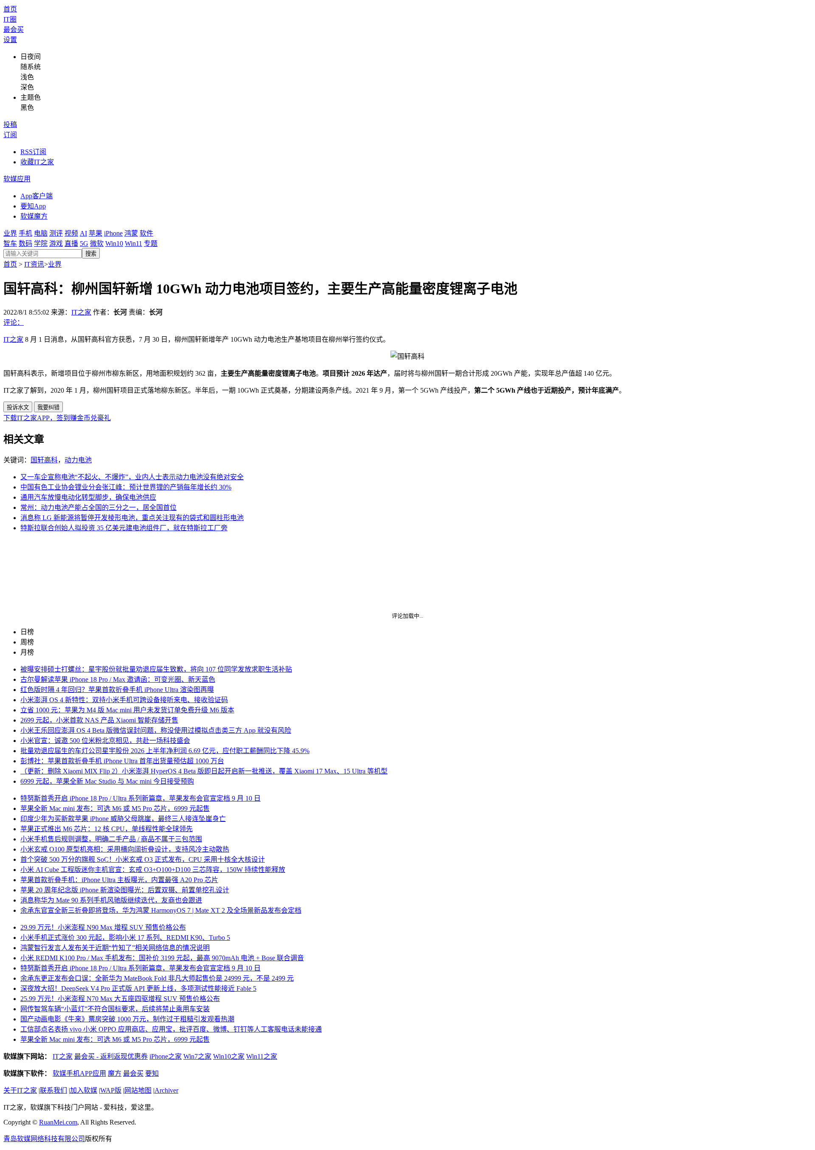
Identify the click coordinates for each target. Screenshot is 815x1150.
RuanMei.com (58, 1122)
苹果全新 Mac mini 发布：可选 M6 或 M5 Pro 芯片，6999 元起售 (115, 808)
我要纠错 (48, 407)
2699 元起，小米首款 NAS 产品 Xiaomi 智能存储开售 (99, 720)
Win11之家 (261, 1056)
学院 (41, 243)
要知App (33, 206)
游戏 (56, 243)
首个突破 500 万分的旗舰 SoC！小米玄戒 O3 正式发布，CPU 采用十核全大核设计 (142, 859)
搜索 (90, 253)
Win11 (133, 243)
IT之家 (81, 312)
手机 (25, 233)
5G (84, 243)
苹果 (95, 233)
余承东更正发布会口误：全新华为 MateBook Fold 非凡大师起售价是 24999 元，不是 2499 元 (157, 978)
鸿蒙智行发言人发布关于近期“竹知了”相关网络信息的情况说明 (115, 947)
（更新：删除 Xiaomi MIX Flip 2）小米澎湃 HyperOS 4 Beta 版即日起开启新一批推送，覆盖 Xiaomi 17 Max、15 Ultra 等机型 (204, 771)
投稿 (10, 124)
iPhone (113, 233)
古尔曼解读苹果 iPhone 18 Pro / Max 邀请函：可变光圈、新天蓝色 (117, 679)
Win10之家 (228, 1056)
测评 (56, 233)
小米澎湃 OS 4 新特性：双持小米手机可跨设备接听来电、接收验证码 (124, 699)
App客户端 (36, 196)
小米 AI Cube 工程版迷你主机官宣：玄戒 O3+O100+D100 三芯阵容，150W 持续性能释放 (152, 869)
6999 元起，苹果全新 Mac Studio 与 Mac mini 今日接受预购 (107, 781)
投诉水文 (18, 407)
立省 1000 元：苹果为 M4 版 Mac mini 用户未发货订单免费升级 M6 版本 (127, 710)
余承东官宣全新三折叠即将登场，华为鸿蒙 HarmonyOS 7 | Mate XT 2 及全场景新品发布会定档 (160, 910)
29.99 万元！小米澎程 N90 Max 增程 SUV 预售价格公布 (103, 927)
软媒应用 (17, 179)
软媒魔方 (34, 216)
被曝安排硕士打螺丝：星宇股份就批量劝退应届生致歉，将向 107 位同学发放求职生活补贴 (156, 669)
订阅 (10, 134)
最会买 (13, 29)
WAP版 (110, 1090)
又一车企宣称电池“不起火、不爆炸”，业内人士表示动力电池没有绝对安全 (132, 477)
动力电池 (78, 460)
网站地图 (138, 1090)
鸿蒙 (131, 233)
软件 (146, 233)
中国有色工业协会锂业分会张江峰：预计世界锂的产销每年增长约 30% (125, 487)
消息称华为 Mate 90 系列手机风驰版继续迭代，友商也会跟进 (111, 900)
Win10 (114, 243)
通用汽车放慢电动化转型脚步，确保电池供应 (88, 497)
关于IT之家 (20, 1090)
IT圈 (10, 19)
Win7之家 (197, 1056)
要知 (152, 1073)
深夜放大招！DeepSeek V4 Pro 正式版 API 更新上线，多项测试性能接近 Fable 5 (138, 988)
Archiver (166, 1090)
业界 (10, 233)
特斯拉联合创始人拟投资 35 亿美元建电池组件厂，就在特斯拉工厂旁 (124, 527)
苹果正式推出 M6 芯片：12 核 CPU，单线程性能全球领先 (106, 828)
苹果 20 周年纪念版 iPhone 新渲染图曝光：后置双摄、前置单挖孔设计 (124, 890)
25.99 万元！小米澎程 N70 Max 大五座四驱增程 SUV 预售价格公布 (120, 998)
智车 (10, 243)
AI (83, 233)
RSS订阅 (33, 151)
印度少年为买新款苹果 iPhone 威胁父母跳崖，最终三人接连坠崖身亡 (123, 818)
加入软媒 (83, 1090)
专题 (150, 243)
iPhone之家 (165, 1056)
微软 (97, 243)
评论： (13, 322)
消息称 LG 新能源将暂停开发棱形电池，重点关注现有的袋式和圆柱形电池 (132, 517)
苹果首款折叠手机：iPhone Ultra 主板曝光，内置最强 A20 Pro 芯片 (119, 879)
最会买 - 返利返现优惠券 (111, 1056)
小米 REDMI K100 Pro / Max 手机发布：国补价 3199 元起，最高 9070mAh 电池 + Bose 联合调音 (162, 958)
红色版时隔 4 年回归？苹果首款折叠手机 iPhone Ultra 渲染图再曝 (117, 689)
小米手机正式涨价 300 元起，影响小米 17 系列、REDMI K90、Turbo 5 (125, 937)
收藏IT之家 (37, 162)
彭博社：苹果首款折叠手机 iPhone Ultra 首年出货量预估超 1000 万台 (122, 761)
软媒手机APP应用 (79, 1073)
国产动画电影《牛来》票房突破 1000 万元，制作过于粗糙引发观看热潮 (127, 1019)
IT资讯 (34, 264)
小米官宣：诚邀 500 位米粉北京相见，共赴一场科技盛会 (105, 740)
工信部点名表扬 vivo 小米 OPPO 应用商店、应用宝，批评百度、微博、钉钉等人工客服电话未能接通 (171, 1029)
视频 (71, 233)
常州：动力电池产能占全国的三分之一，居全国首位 (98, 507)
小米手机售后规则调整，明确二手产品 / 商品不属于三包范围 (111, 839)
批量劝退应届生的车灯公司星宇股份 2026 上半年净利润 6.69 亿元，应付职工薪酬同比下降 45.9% (164, 750)
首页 (10, 9)
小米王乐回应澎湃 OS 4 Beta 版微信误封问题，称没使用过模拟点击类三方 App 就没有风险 (155, 730)
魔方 (114, 1073)
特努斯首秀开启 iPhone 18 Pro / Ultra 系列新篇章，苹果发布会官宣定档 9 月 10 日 (140, 798)
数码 (25, 243)
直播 (71, 243)
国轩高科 (44, 460)
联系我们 (53, 1090)
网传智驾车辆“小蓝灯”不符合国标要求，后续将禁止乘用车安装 (115, 1008)
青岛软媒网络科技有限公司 (44, 1138)
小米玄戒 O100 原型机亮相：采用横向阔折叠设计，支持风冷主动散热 (124, 849)
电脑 (41, 233)
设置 (10, 39)
